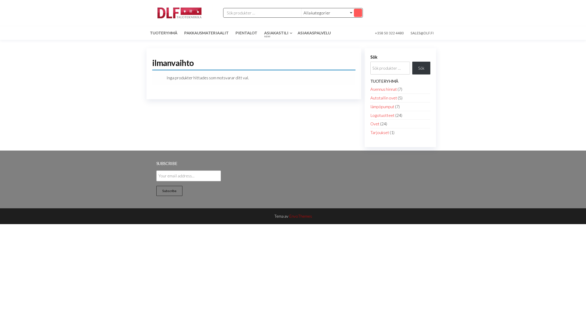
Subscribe (169, 191)
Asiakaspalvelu (314, 32)
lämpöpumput (382, 106)
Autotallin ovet (383, 97)
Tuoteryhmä (163, 32)
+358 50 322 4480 (389, 33)
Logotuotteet (382, 115)
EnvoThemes (300, 216)
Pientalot (246, 32)
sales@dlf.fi (422, 33)
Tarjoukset (379, 132)
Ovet (375, 123)
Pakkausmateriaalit (206, 32)
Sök (373, 57)
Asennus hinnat (383, 89)
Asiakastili (276, 34)
